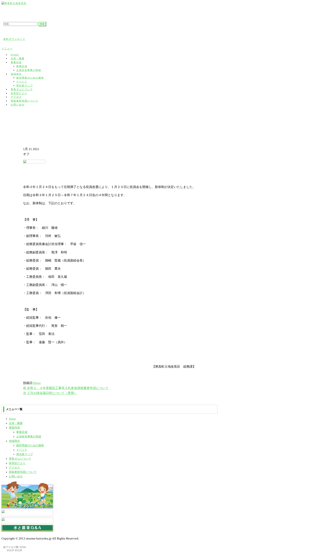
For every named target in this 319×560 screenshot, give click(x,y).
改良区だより (17, 463)
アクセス (14, 467)
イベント (21, 81)
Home (12, 418)
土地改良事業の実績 (28, 70)
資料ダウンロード (14, 39)
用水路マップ (24, 454)
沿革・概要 (16, 423)
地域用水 (16, 74)
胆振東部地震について (23, 472)
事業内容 (16, 62)
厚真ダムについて (20, 458)
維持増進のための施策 (30, 77)
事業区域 (21, 66)
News (37, 383)
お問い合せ (18, 104)
